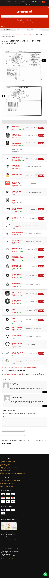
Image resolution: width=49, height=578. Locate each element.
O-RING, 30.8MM (16, 335)
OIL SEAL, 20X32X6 (17, 327)
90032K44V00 (15, 226)
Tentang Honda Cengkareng (7, 486)
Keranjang (47, 7)
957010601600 (15, 353)
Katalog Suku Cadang (5, 469)
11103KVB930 (15, 129)
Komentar (4, 416)
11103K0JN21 (15, 145)
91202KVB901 (15, 321)
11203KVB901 (15, 168)
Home (3, 34)
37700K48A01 (15, 218)
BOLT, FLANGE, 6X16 (17, 352)
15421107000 (15, 193)
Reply (45, 391)
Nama (3, 429)
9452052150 (15, 346)
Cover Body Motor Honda (6, 465)
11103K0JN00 (15, 137)
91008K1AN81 (15, 295)
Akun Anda (40, 7)
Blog (1, 462)
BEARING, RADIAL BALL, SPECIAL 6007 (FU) (17, 257)
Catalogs (7, 34)
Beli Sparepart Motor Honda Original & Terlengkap (12, 473)
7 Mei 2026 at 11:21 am (16, 397)
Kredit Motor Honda (5, 470)
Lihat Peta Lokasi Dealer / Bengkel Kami (10, 539)
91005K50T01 (15, 268)
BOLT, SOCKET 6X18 (17, 240)
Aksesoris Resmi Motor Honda (7, 461)
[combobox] (24, 16)
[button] (2, 26)
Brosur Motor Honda (5, 464)
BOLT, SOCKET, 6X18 (17, 232)
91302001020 (15, 337)
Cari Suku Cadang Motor (6, 29)
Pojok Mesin (3, 472)
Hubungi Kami (3, 482)
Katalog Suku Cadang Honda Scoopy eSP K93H (22, 34)
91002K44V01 (15, 260)
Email (3, 433)
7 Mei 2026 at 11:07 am (15, 384)
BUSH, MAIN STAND (17, 174)
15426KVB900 (15, 202)
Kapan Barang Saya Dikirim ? (7, 483)
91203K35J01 (15, 329)
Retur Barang (3, 485)
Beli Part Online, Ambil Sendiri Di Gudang (10, 480)
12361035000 (15, 185)
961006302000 (16, 303)
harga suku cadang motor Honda (14, 374)
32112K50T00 (15, 211)
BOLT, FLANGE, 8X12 (17, 360)
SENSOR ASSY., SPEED (18, 217)
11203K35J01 (15, 160)
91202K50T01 (15, 312)
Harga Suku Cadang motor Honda (8, 467)
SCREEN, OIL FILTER (17, 191)
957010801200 (15, 361)
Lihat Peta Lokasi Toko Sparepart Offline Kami (12, 559)
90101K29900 (15, 234)
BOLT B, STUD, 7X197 (17, 225)
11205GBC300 (15, 176)
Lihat (43, 1)
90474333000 (15, 251)
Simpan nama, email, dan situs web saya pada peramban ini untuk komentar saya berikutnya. (24, 440)
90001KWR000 (15, 242)
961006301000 (16, 277)
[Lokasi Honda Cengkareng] (9, 529)
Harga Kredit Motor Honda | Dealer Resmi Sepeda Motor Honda (24, 11)
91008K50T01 (15, 286)
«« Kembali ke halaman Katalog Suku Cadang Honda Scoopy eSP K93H (19, 367)
